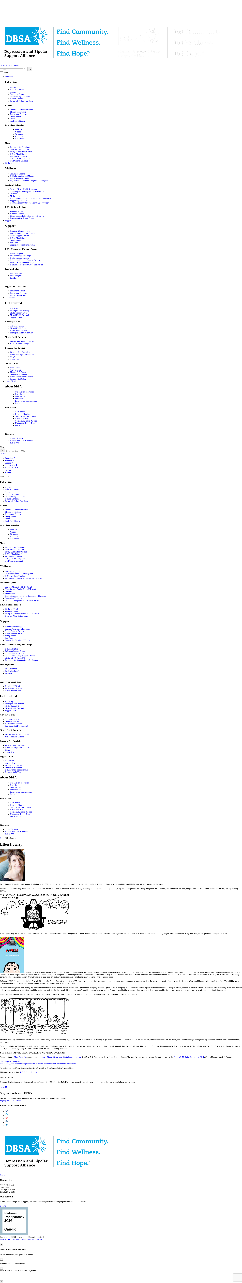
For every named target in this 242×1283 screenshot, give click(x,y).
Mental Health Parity (18, 328)
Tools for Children (17, 121)
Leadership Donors (22, 425)
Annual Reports (16, 438)
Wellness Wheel (16, 211)
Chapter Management (33, 1239)
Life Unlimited (16, 273)
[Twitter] (6, 1115)
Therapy (13, 194)
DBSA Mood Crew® (18, 154)
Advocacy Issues (17, 326)
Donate (16, 66)
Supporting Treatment (18, 200)
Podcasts (18, 129)
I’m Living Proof (17, 276)
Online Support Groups (19, 236)
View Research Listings (19, 344)
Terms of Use (18, 1239)
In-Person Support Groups (20, 256)
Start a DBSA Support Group (22, 262)
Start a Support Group (19, 313)
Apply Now (15, 359)
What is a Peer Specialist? (20, 352)
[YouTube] (6, 1119)
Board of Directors (22, 414)
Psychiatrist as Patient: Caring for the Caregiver (19, 157)
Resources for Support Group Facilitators (26, 265)
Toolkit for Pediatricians (19, 149)
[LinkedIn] (6, 1126)
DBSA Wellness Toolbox (20, 178)
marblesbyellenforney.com (10, 1061)
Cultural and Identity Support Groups (25, 260)
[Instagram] (6, 1122)
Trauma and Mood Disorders (21, 110)
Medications (15, 196)
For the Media (20, 399)
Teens (12, 119)
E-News (9, 66)
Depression (14, 87)
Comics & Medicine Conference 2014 (189, 1057)
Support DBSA (16, 317)
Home (2, 838)
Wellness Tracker (17, 214)
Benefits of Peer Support (20, 231)
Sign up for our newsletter (10, 1101)
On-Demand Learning (19, 161)
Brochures (19, 136)
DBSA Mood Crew (18, 295)
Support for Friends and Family (22, 245)
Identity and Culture (18, 112)
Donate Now (15, 368)
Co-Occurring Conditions (20, 96)
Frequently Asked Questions (21, 101)
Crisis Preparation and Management (24, 176)
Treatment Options (17, 174)
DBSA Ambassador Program (21, 377)
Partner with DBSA (18, 379)
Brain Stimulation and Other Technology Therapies (30, 198)
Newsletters (19, 139)
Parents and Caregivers (19, 114)
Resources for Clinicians (19, 147)
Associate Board (21, 418)
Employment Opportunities (26, 401)
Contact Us (19, 403)
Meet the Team (21, 396)
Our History (20, 394)
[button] (4, 72)
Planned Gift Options (18, 372)
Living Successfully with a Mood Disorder (27, 216)
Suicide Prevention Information (22, 233)
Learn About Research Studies (22, 341)
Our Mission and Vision (24, 392)
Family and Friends (17, 291)
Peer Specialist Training (19, 310)
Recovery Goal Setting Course (22, 218)
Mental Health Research (19, 315)
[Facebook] (6, 1112)
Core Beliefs (20, 412)
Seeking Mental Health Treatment (23, 189)
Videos (18, 132)
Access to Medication (18, 330)
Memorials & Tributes (18, 374)
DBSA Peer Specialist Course (22, 354)
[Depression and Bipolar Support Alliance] (113, 63)
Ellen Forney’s (20, 1057)
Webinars (19, 134)
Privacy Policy (6, 1239)
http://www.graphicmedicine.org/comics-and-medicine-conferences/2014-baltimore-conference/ (38, 1064)
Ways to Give (15, 370)
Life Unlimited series (28, 1072)
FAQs (12, 357)
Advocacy (14, 308)
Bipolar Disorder (16, 90)
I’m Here (13, 278)
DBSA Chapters (16, 253)
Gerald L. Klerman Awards (26, 421)
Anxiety (13, 92)
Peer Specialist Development (21, 333)
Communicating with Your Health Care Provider (29, 203)
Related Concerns (17, 99)
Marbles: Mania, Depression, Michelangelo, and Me (60, 1057)
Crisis (2, 66)
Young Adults (15, 116)
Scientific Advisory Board (25, 416)
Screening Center (17, 94)
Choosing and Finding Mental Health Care (27, 191)
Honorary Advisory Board (25, 423)
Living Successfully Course (21, 152)
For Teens (14, 242)
